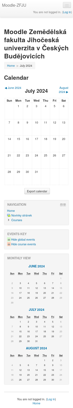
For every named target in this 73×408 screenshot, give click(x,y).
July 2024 (26, 66)
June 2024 (36, 266)
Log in (67, 12)
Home (11, 211)
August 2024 (36, 348)
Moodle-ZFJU (14, 5)
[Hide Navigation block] (61, 205)
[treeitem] (36, 211)
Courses (16, 220)
